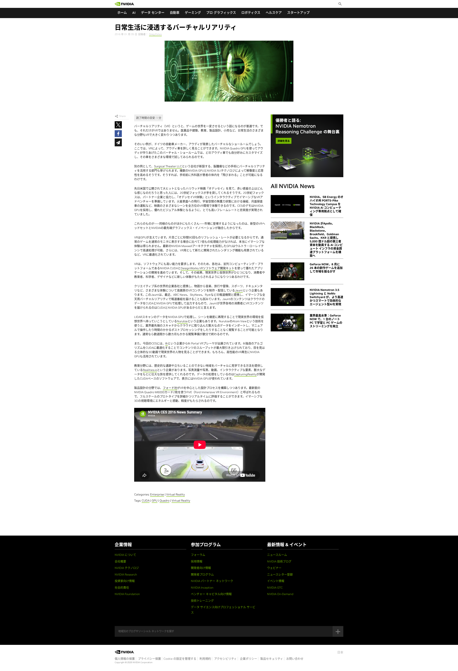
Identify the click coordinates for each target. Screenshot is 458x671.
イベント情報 (275, 581)
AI (134, 13)
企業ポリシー (248, 658)
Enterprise (157, 494)
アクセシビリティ (225, 658)
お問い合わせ (294, 658)
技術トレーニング (202, 600)
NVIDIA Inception (202, 587)
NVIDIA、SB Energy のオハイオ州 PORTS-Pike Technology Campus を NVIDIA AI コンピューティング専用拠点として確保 (326, 206)
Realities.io (150, 370)
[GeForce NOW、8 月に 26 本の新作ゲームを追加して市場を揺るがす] (287, 271)
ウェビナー (274, 568)
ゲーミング (193, 13)
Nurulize (182, 321)
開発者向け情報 (201, 568)
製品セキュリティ (271, 658)
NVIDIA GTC (275, 587)
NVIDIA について (125, 555)
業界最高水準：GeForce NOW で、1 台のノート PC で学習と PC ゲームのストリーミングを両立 (326, 321)
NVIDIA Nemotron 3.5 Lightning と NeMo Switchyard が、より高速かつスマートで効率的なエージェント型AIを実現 (326, 297)
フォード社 (170, 388)
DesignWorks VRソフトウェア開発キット (207, 268)
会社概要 (120, 561)
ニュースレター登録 (280, 574)
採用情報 (196, 561)
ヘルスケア (274, 13)
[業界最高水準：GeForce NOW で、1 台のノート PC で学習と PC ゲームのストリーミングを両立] (287, 323)
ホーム (122, 13)
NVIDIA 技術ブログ (279, 561)
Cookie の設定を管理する (180, 658)
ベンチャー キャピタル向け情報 (211, 594)
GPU (154, 500)
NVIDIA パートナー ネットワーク (212, 581)
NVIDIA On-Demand (280, 594)
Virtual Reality (175, 494)
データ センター (152, 13)
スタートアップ (298, 13)
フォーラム (198, 555)
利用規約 (205, 658)
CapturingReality (245, 374)
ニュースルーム (277, 555)
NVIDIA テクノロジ (127, 568)
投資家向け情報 (125, 581)
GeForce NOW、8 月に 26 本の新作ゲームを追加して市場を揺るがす (326, 267)
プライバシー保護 (149, 658)
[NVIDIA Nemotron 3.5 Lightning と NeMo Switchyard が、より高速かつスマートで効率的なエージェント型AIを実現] (287, 297)
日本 (340, 652)
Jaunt (239, 290)
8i (166, 343)
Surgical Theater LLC (168, 166)
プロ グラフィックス (221, 13)
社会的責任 (122, 587)
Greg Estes (155, 34)
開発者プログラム (202, 574)
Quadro (164, 500)
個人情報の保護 (125, 658)
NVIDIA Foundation (127, 594)
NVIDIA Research (126, 574)
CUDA (146, 500)
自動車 (174, 13)
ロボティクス (250, 13)
